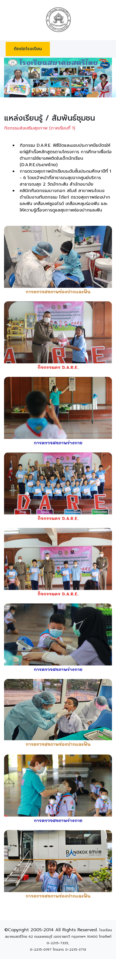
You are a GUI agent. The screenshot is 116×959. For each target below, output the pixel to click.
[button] (12, 77)
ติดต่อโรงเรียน (28, 49)
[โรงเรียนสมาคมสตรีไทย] (58, 20)
